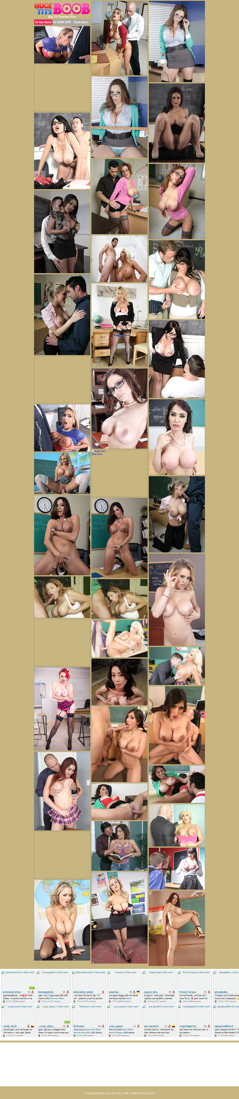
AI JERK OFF (62, 22)
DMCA (135, 1093)
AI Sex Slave (43, 22)
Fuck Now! (81, 22)
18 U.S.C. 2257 (121, 1093)
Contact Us (148, 1093)
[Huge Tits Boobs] (62, 9)
